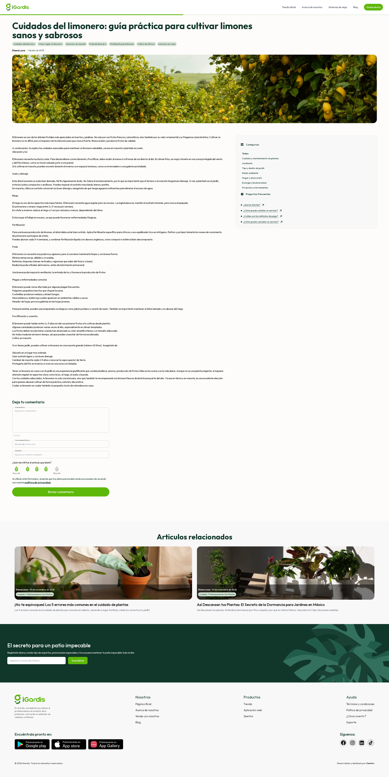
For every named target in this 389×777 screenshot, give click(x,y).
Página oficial (143, 704)
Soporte (351, 722)
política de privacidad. (37, 482)
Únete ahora (373, 7)
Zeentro (248, 716)
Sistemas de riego (337, 7)
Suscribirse (78, 660)
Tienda (248, 704)
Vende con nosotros (147, 716)
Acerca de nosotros (312, 7)
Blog (355, 7)
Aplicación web (253, 710)
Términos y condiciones (360, 704)
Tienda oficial (289, 7)
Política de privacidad (359, 710)
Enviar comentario (61, 492)
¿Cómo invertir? (356, 716)
